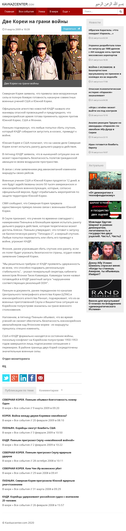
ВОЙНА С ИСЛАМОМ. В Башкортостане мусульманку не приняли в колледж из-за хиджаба (105, 74)
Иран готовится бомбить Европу (103, 148)
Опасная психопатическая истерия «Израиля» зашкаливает (105, 94)
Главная (9, 11)
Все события (26, 11)
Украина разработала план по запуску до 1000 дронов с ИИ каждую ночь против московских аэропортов (105, 52)
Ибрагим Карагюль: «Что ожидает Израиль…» (103, 33)
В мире (54, 11)
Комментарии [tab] (50, 390)
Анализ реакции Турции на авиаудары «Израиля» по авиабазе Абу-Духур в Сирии (105, 129)
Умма (41, 11)
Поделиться (70, 28)
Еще (65, 11)
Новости (95, 22)
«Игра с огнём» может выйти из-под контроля (103, 111)
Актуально (96, 165)
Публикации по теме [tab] (19, 390)
